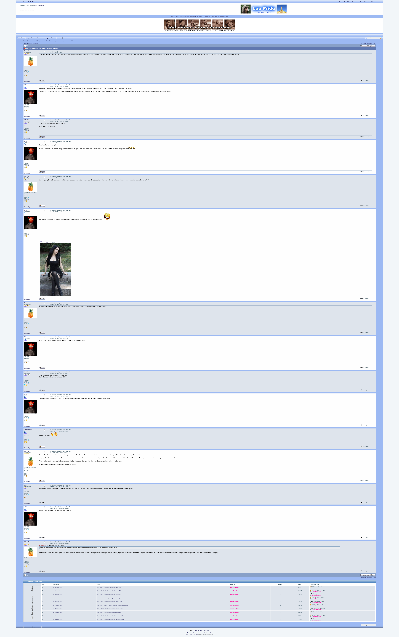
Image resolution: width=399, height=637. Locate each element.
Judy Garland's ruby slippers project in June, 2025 (109, 590)
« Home (26, 627)
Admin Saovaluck (34, 43)
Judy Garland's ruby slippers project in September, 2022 (110, 619)
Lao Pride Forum (27, 40)
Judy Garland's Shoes (223, 16)
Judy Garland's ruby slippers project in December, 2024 (110, 608)
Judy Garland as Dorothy (196, 16)
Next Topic (372, 43)
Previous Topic (365, 43)
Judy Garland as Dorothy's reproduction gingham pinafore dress (112, 605)
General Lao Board (47, 40)
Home (22, 38)
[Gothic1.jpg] (55, 295)
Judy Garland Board (57, 587)
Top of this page (37, 627)
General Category (37, 40)
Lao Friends (40, 38)
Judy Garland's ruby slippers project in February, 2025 (110, 598)
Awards (59, 38)
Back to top (27, 81)
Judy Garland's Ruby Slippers (210, 16)
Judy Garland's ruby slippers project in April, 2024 (109, 612)
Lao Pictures (186, 16)
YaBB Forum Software (192, 634)
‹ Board (30, 627)
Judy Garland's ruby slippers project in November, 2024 (110, 615)
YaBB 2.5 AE (207, 632)
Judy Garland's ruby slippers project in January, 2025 (109, 601)
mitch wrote (42, 546)
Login (36, 5)
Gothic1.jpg (45, 242)
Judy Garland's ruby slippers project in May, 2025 (109, 594)
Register (41, 5)
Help (28, 38)
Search (33, 38)
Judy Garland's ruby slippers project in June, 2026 (109, 587)
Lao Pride (173, 16)
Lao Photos (179, 16)
